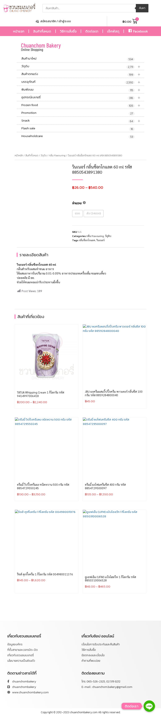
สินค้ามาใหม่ (77, 58)
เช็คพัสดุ (113, 31)
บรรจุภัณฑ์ (80, 82)
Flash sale (77, 128)
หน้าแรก (18, 31)
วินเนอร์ (100, 240)
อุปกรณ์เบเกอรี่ (80, 97)
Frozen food (80, 105)
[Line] (149, 706)
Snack (80, 120)
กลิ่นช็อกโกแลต (87, 240)
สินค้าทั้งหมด (42, 31)
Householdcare (77, 136)
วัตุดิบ (80, 66)
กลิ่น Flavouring (57, 155)
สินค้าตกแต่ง (80, 74)
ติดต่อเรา (91, 31)
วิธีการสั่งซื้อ (68, 31)
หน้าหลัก (19, 155)
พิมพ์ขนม (80, 89)
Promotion (77, 113)
